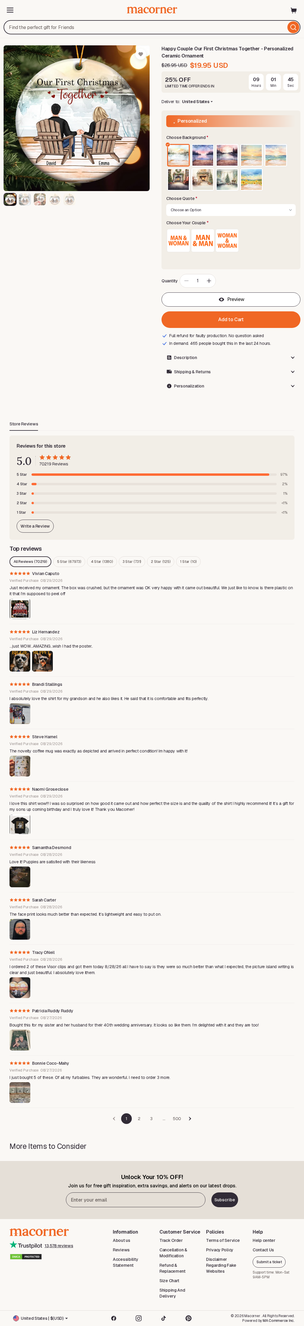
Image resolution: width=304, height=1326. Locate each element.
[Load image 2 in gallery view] (25, 199)
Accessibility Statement (125, 1262)
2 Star (160, 561)
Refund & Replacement (172, 1268)
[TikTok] (163, 1318)
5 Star (69, 561)
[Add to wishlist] (140, 54)
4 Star (102, 561)
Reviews (121, 1250)
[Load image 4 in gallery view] (55, 199)
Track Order (171, 1240)
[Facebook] (113, 1318)
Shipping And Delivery (172, 1293)
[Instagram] (138, 1318)
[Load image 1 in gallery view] (10, 199)
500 (177, 1118)
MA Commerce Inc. (278, 1320)
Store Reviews (24, 424)
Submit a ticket (269, 1262)
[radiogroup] (231, 167)
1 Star (188, 561)
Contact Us (263, 1250)
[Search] (293, 27)
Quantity (170, 281)
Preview (235, 299)
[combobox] (152, 27)
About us (121, 1240)
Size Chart (169, 1280)
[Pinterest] (188, 1318)
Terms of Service (223, 1240)
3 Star (132, 561)
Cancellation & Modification (173, 1252)
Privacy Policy (219, 1250)
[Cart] (293, 10)
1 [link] (126, 1118)
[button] (231, 137)
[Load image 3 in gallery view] (40, 199)
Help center (264, 1240)
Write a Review (35, 526)
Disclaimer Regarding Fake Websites (221, 1265)
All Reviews (30, 561)
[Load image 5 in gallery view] (69, 199)
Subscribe (224, 1199)
